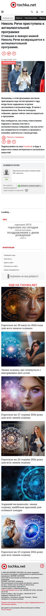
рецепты (23, 238)
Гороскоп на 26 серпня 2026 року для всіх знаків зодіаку (22, 461)
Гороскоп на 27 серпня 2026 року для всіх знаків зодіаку (22, 416)
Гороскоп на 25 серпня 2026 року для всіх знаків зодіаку (22, 553)
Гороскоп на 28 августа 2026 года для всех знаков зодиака (22, 326)
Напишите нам (9, 255)
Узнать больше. (6, 609)
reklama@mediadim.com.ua (10, 590)
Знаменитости (8, 18)
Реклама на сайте (11, 266)
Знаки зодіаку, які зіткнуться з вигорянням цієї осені (21, 371)
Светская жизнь (31, 18)
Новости (19, 18)
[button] (37, 12)
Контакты (8, 259)
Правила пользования (8, 602)
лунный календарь (23, 230)
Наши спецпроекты (11, 270)
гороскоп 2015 (23, 225)
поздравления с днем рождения (23, 233)
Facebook (27, 146)
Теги (5, 220)
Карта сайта (8, 263)
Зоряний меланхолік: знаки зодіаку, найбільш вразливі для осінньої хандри (21, 507)
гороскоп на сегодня (23, 227)
